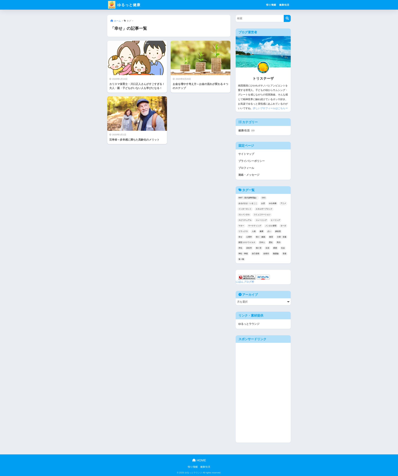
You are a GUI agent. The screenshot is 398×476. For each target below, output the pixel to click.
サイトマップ (246, 154)
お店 (263, 203)
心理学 (249, 237)
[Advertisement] (263, 368)
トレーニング (261, 220)
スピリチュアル (245, 220)
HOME (201, 460)
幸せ (240, 237)
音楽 (284, 253)
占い (269, 231)
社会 (283, 248)
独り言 (258, 248)
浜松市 (249, 248)
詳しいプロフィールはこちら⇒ (270, 108)
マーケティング (254, 226)
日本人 (262, 242)
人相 (254, 231)
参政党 (278, 231)
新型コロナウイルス (246, 242)
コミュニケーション (262, 214)
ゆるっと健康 (128, 5)
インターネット (245, 209)
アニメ (283, 203)
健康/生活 (284, 4)
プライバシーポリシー (251, 160)
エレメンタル (244, 214)
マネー (241, 226)
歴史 (271, 242)
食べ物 (241, 259)
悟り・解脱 (260, 237)
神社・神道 (243, 253)
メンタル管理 (270, 226)
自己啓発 (255, 253)
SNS (264, 198)
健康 (261, 231)
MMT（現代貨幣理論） (248, 198)
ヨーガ (283, 226)
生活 (267, 248)
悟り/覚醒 (271, 4)
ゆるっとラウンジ (248, 323)
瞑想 (275, 248)
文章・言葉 (281, 237)
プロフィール (246, 167)
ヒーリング (275, 220)
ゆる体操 (272, 203)
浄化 (240, 248)
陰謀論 (276, 253)
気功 (278, 242)
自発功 (266, 253)
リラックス (243, 231)
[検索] (287, 18)
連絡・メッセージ (248, 174)
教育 (271, 237)
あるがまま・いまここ (247, 203)
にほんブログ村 (245, 281)
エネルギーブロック (264, 209)
